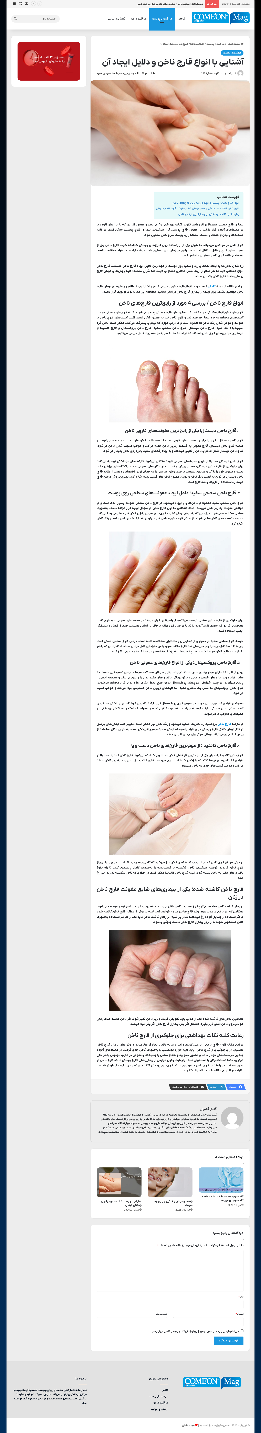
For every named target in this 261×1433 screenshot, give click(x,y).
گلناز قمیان (230, 73)
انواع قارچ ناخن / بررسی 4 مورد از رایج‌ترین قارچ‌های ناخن (206, 203)
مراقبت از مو (138, 19)
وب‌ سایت (161, 1314)
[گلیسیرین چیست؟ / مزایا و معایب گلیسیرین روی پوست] (221, 1180)
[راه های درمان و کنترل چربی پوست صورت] (170, 1182)
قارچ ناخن (224, 724)
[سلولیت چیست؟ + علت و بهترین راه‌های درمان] (119, 1182)
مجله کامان (188, 1425)
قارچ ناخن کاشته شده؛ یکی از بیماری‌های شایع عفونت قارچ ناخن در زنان (197, 208)
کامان (181, 19)
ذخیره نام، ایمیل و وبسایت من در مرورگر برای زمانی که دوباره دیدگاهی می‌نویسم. (196, 1331)
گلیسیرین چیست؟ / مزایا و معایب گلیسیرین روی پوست (222, 1198)
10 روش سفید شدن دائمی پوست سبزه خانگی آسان (175, 4)
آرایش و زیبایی (116, 19)
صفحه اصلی (234, 44)
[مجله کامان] (221, 18)
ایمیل (239, 1314)
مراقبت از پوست (162, 19)
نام (240, 1296)
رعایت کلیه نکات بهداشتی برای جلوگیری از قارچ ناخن (208, 214)
